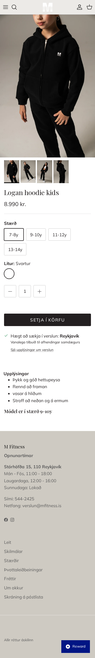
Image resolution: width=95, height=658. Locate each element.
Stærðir (11, 560)
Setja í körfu (47, 320)
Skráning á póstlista (23, 596)
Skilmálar (13, 551)
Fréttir (10, 578)
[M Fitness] (48, 7)
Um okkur (13, 587)
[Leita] (16, 7)
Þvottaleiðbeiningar (23, 569)
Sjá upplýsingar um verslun (32, 349)
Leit (7, 542)
